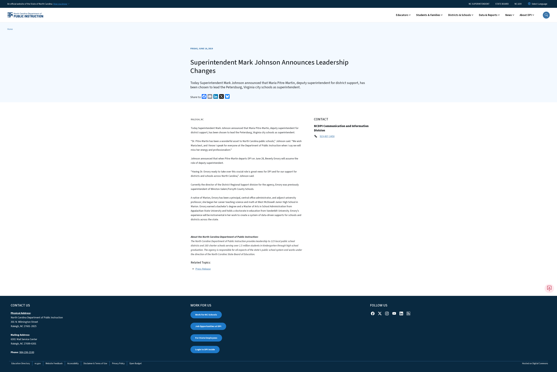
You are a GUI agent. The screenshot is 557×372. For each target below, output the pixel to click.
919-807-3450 (327, 136)
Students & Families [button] (428, 15)
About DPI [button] (526, 15)
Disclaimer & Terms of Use (95, 363)
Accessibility (73, 363)
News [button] (508, 15)
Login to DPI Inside (205, 349)
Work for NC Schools (206, 314)
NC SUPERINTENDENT (479, 4)
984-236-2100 (26, 352)
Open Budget (135, 363)
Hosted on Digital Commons (535, 363)
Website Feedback (54, 363)
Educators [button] (402, 15)
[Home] (25, 12)
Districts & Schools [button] (459, 15)
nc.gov (38, 363)
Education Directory (20, 363)
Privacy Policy (118, 363)
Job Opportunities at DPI (208, 326)
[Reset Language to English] (529, 4)
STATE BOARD (502, 4)
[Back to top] (549, 288)
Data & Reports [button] (488, 15)
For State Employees (206, 338)
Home (10, 29)
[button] (546, 15)
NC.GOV (518, 4)
